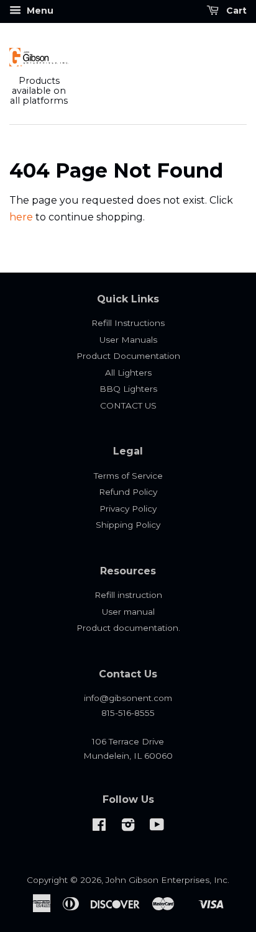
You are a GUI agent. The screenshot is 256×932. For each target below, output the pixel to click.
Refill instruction (128, 595)
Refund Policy (128, 492)
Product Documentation (128, 356)
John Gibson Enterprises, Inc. (167, 880)
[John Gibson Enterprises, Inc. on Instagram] (128, 827)
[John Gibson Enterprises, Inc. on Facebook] (99, 827)
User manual (128, 612)
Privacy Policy (128, 509)
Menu (38, 10)
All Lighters (128, 373)
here (21, 217)
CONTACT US (128, 405)
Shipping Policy (128, 525)
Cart (235, 10)
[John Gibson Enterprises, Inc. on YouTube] (157, 827)
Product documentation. (128, 628)
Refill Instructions (128, 323)
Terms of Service (128, 476)
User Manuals (128, 340)
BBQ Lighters (128, 389)
